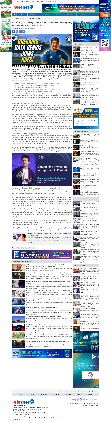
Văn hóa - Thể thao (80, 265)
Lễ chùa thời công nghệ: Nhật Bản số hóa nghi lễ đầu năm (43, 316)
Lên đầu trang (86, 391)
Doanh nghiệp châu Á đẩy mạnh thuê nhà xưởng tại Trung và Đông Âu (89, 209)
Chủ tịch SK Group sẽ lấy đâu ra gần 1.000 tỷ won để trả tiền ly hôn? (89, 60)
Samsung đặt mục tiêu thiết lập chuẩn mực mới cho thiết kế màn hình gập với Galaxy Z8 (89, 72)
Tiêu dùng (70, 14)
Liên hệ (33, 1)
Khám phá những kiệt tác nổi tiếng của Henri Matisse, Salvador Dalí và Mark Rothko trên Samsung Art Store (89, 304)
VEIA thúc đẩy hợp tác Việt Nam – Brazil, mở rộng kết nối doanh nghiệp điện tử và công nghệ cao (89, 48)
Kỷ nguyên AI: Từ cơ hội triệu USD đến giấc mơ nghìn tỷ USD (30, 87)
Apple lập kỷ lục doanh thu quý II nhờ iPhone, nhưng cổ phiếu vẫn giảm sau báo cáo (89, 90)
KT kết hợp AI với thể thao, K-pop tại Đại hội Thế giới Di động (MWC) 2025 (48, 290)
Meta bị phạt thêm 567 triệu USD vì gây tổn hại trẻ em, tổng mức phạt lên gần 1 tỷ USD (89, 233)
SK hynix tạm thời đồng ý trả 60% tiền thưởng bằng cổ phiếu (89, 202)
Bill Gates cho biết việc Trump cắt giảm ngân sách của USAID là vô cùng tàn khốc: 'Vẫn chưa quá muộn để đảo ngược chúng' (49, 265)
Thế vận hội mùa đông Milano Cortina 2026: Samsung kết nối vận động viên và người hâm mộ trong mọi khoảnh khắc (89, 297)
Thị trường (45, 14)
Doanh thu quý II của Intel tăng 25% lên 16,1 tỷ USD (89, 168)
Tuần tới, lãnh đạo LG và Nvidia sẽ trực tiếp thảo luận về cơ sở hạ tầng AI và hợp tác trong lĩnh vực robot (89, 227)
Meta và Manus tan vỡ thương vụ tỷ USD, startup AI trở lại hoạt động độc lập (89, 220)
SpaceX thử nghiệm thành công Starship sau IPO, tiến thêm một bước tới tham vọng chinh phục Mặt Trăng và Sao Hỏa (89, 67)
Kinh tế (81, 14)
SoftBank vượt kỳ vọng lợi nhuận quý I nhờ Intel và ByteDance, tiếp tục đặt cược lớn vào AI (89, 147)
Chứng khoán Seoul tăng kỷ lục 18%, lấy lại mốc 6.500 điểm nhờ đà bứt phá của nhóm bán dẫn (89, 181)
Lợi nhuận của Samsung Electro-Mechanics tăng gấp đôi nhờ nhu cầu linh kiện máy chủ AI (89, 175)
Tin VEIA (21, 14)
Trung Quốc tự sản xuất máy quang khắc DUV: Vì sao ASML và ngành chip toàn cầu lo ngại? (89, 78)
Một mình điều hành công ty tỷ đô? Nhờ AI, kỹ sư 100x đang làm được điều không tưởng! (49, 234)
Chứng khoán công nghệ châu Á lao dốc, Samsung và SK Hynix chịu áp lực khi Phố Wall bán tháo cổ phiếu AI (89, 154)
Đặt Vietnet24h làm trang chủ (69, 391)
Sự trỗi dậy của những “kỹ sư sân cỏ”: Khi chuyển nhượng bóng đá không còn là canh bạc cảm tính (89, 316)
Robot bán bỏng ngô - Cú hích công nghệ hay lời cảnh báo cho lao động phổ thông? (37, 83)
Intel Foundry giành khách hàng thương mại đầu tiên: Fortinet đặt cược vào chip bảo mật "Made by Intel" (89, 193)
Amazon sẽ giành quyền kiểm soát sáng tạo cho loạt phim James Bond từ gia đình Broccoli (49, 300)
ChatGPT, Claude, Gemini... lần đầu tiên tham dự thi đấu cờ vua (89, 309)
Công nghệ (33, 14)
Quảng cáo (48, 1)
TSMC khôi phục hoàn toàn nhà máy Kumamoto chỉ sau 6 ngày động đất (89, 238)
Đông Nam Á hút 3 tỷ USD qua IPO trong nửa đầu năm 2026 (89, 135)
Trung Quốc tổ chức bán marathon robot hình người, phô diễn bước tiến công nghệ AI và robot (89, 285)
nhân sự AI (26, 248)
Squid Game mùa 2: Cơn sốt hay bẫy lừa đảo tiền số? (42, 307)
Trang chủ (16, 18)
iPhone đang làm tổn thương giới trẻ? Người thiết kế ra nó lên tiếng (46, 273)
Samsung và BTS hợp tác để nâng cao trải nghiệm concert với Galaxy (89, 291)
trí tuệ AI (33, 248)
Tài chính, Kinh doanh (81, 131)
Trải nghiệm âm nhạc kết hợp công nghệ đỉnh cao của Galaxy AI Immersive (48, 341)
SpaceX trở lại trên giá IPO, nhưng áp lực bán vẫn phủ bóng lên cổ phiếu (89, 141)
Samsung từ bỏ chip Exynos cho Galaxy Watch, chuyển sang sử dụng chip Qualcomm (89, 54)
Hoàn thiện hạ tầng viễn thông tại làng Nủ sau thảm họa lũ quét (45, 333)
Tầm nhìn (57, 14)
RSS (95, 391)
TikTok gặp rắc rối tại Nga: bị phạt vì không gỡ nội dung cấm (44, 324)
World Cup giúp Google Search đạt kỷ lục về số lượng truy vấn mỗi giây (89, 278)
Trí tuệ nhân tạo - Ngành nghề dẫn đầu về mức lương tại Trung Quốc (33, 91)
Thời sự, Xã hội (79, 199)
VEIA (54, 1)
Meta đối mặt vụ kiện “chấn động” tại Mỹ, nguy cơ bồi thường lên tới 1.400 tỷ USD (89, 214)
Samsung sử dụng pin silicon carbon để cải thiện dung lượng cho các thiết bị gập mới (89, 95)
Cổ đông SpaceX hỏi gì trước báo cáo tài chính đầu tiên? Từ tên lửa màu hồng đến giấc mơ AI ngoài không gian (89, 252)
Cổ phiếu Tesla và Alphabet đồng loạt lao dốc (89, 186)
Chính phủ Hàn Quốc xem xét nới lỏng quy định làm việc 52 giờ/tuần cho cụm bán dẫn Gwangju (89, 245)
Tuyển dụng (40, 1)
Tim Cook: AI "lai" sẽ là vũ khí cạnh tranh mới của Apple (89, 83)
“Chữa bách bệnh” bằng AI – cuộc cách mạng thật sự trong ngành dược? (34, 85)
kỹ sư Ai (19, 248)
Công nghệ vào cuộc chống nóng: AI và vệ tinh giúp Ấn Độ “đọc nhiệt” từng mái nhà (37, 89)
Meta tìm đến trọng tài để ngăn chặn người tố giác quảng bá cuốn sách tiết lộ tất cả (49, 282)
